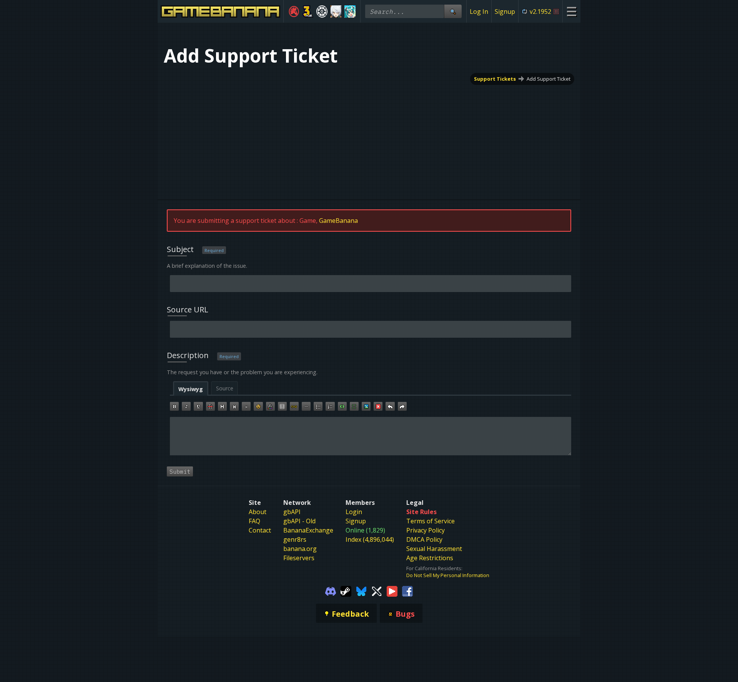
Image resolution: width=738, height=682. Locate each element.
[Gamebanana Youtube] (392, 591)
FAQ (254, 521)
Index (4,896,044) (370, 539)
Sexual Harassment (434, 548)
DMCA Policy (424, 539)
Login (354, 512)
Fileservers (298, 558)
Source (224, 388)
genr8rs (294, 539)
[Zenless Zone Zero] (336, 11)
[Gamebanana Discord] (330, 591)
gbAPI (292, 512)
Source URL (187, 309)
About (257, 512)
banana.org (300, 548)
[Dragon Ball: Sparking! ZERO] (294, 11)
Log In (479, 11)
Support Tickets (495, 78)
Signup (505, 11)
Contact (260, 530)
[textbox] (370, 436)
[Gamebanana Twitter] (377, 591)
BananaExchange (308, 530)
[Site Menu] (571, 11)
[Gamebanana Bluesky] (361, 591)
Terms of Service (430, 521)
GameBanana (338, 220)
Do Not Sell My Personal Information (447, 575)
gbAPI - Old (299, 521)
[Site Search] (453, 11)
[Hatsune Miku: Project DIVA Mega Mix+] (350, 11)
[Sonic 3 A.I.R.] (308, 11)
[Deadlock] (322, 11)
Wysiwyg (190, 389)
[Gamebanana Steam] (346, 591)
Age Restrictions (429, 558)
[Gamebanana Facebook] (407, 591)
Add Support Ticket (548, 78)
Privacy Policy (425, 530)
